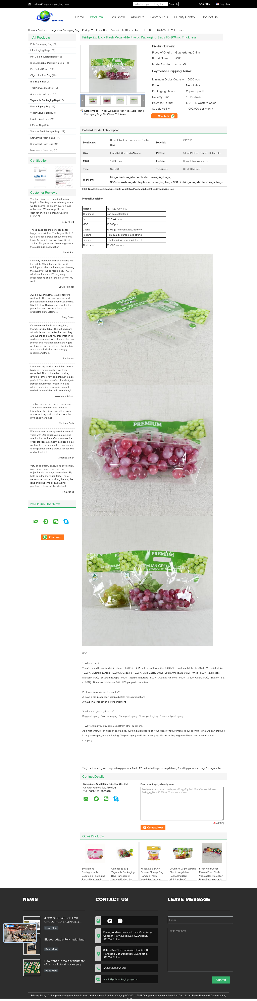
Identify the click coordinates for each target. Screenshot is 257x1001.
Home (79, 17)
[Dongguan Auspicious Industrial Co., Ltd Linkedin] (109, 920)
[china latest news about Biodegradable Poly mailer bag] (32, 946)
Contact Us (210, 17)
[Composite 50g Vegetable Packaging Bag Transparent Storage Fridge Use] (124, 853)
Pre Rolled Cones (39, 69)
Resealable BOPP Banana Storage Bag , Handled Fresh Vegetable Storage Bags (152, 876)
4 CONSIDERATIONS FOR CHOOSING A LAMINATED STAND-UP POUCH (61, 920)
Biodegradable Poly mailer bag (64, 939)
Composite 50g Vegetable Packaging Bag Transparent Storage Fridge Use (123, 874)
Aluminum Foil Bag (40, 94)
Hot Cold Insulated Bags (43, 56)
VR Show (118, 17)
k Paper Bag (37, 125)
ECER (128, 999)
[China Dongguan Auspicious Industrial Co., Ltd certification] (40, 176)
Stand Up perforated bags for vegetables (199, 768)
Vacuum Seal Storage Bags (45, 131)
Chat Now (164, 116)
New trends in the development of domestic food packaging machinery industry (64, 963)
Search (173, 4)
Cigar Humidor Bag (40, 75)
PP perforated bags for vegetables (157, 768)
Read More (51, 927)
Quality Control (185, 17)
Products (96, 17)
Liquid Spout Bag (39, 118)
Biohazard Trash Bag (41, 143)
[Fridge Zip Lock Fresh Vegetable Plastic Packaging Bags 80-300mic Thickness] (112, 69)
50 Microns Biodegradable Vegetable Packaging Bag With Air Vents (93, 874)
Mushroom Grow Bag (41, 150)
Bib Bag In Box (38, 81)
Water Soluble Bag (40, 112)
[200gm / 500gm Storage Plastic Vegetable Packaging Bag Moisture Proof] (183, 853)
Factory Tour (159, 17)
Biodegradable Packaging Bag (47, 62)
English (224, 4)
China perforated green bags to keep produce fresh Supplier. (81, 995)
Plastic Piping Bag (40, 106)
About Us (137, 17)
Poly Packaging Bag (41, 44)
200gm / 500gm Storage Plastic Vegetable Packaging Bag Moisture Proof (183, 874)
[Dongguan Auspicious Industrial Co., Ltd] (50, 15)
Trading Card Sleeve (41, 87)
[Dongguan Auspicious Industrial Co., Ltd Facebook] (120, 920)
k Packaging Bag (39, 50)
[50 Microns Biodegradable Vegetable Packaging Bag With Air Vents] (95, 853)
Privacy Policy (38, 995)
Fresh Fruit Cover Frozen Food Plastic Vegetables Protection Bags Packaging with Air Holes (211, 876)
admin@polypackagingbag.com (51, 4)
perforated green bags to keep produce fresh (113, 768)
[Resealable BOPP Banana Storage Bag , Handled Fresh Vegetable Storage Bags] (154, 853)
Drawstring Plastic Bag (42, 137)
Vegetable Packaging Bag (65, 30)
